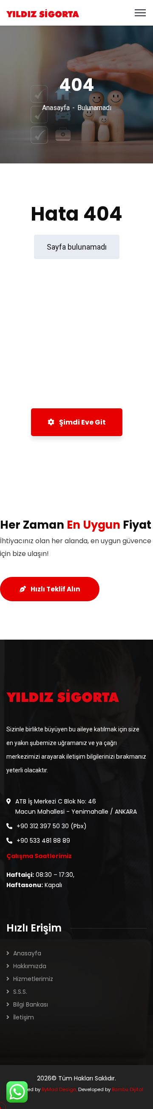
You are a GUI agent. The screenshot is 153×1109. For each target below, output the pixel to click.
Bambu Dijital (127, 1089)
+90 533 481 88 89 (43, 840)
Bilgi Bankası (30, 1004)
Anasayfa (56, 108)
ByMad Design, (59, 1089)
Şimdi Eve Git (82, 422)
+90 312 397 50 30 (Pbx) (52, 826)
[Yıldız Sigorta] (42, 13)
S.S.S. (20, 991)
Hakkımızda (29, 966)
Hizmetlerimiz (33, 979)
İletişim (23, 1017)
